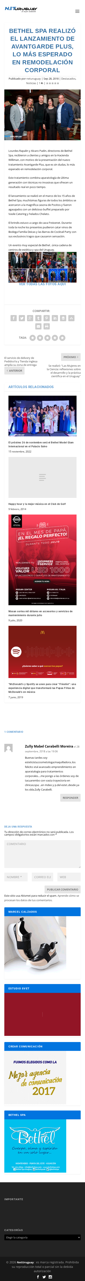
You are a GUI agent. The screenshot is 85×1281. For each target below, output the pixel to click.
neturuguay (33, 78)
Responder (70, 798)
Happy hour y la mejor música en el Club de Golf (37, 504)
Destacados (68, 78)
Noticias (31, 83)
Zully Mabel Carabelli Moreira (49, 746)
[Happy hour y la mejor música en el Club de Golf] (42, 477)
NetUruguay (25, 1262)
